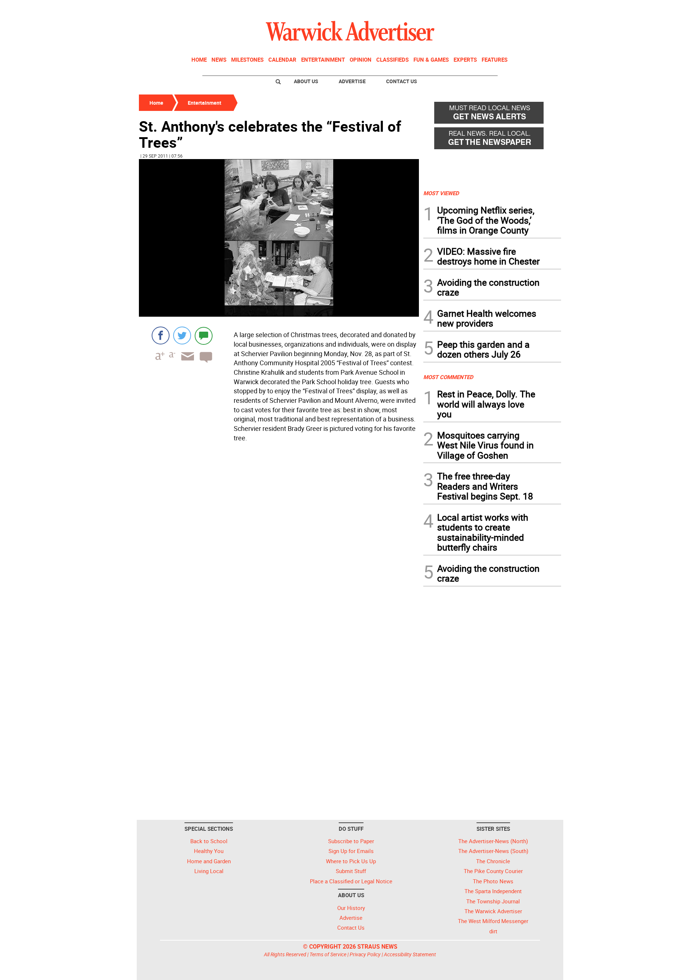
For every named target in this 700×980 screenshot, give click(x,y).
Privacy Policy (365, 954)
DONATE (543, 8)
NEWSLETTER (502, 8)
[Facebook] (161, 335)
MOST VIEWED (441, 193)
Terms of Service (328, 954)
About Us (306, 81)
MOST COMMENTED (448, 377)
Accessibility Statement (410, 954)
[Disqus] (279, 538)
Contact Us (401, 81)
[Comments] (204, 335)
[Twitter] (182, 335)
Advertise (352, 81)
